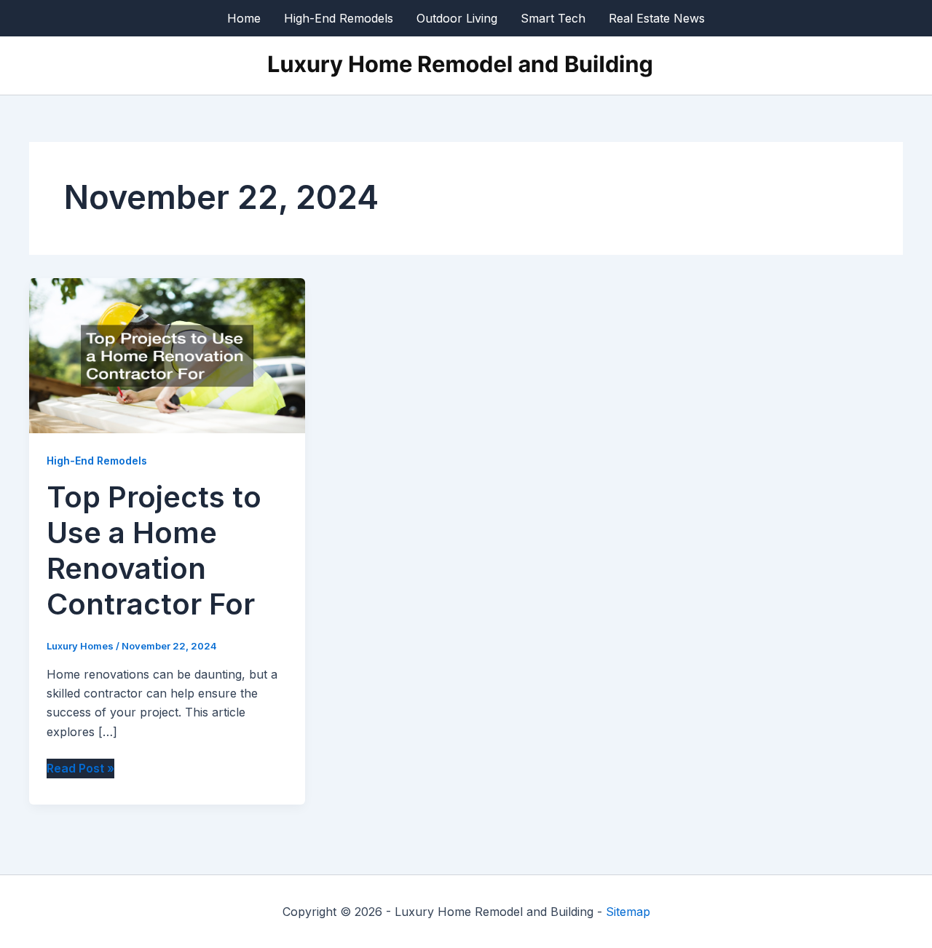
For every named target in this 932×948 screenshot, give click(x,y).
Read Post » (80, 769)
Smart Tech (553, 18)
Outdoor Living (456, 18)
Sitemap (628, 911)
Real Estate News (657, 18)
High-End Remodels (338, 18)
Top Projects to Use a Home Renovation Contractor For (154, 550)
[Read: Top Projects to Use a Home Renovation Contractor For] (167, 354)
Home (244, 18)
